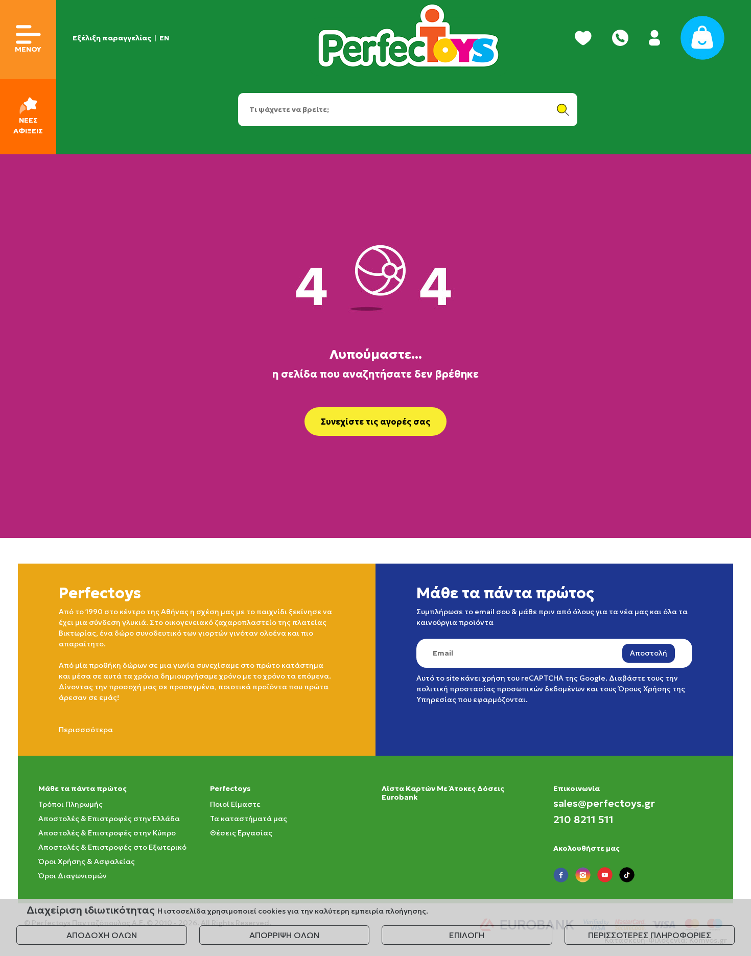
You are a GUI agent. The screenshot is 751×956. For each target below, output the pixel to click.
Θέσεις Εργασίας (241, 832)
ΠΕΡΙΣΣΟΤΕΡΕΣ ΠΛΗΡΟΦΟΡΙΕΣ (649, 935)
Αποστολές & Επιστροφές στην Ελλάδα (109, 818)
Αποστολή (648, 653)
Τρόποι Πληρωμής (70, 804)
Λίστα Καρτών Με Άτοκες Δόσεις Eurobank (443, 793)
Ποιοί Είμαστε (235, 804)
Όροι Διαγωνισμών (72, 875)
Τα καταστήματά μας (248, 818)
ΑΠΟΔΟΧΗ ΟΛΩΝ (101, 935)
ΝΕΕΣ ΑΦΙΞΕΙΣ (28, 125)
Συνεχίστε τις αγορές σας (375, 421)
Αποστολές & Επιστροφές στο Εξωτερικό (112, 847)
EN (164, 37)
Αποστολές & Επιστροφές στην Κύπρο (107, 832)
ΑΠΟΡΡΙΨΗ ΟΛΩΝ (284, 935)
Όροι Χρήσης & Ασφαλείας (86, 861)
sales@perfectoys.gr (604, 803)
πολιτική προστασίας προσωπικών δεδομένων (500, 688)
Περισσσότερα (86, 729)
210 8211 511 (583, 819)
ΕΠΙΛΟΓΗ (466, 935)
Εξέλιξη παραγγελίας (112, 37)
